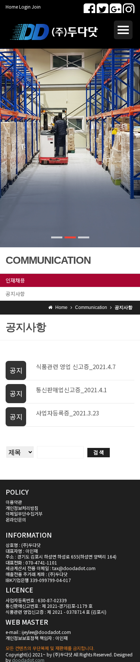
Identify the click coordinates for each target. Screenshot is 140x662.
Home (12, 6)
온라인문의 (16, 519)
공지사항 (15, 293)
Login (25, 6)
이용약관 (14, 502)
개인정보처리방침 (22, 508)
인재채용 (15, 280)
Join (36, 6)
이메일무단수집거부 (24, 513)
